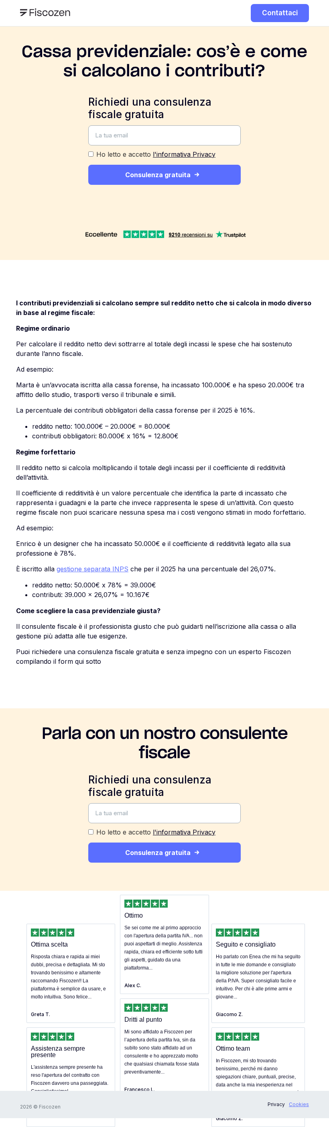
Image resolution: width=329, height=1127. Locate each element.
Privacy (276, 1104)
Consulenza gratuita (158, 175)
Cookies (299, 1104)
